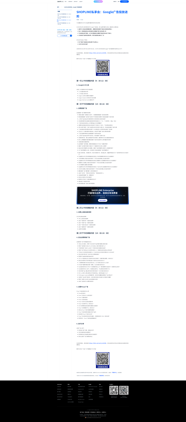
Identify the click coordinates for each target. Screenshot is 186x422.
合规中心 (104, 412)
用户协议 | (82, 412)
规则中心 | (99, 412)
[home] (60, 1)
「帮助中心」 (114, 372)
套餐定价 (115, 1)
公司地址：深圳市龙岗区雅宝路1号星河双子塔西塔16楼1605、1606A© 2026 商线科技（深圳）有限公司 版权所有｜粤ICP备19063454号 (93, 415)
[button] (66, 1)
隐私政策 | (87, 412)
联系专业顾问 (102, 200)
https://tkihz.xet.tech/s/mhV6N (97, 53)
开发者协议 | (93, 412)
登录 (118, 1)
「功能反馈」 (101, 375)
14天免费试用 (124, 1)
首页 (58, 7)
